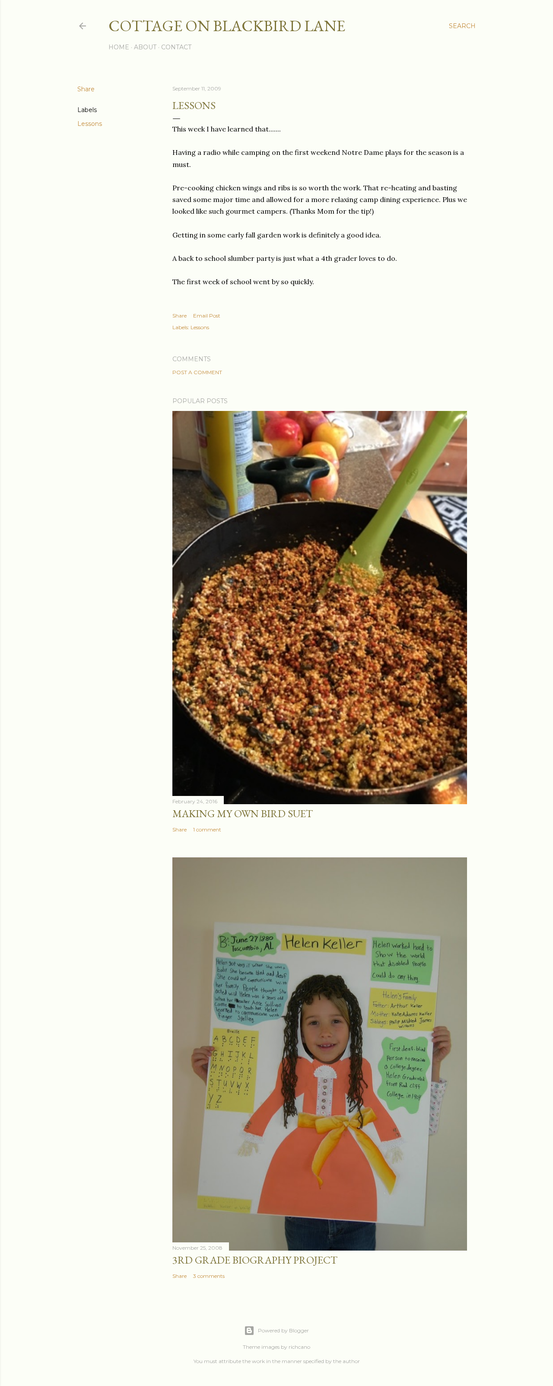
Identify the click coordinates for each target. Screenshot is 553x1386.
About (145, 47)
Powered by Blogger (283, 1330)
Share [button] (86, 89)
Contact (176, 47)
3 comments (209, 1276)
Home (118, 47)
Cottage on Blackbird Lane (226, 26)
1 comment (207, 829)
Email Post (206, 315)
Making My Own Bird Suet (242, 813)
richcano (299, 1347)
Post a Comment (197, 372)
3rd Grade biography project (254, 1260)
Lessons (89, 124)
